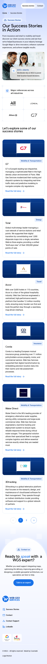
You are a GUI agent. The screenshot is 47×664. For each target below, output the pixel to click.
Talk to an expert (23, 582)
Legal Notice (7, 656)
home (4, 13)
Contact (40, 6)
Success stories (28, 6)
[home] (9, 5)
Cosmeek (34, 651)
